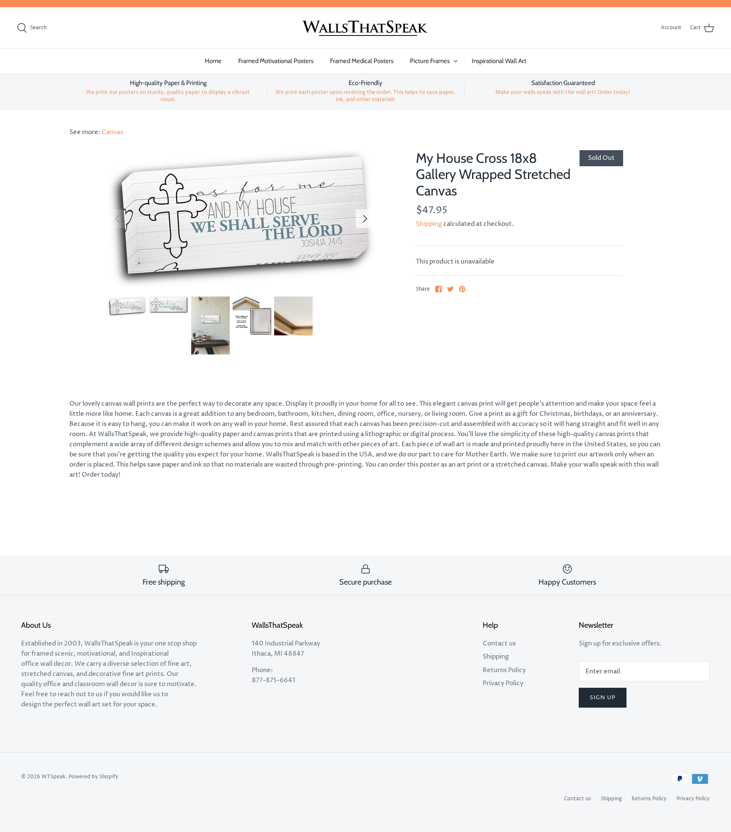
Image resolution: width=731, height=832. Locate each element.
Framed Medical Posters (361, 61)
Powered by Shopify (93, 776)
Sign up (603, 697)
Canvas (112, 132)
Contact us (499, 643)
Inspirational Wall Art (499, 61)
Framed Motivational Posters (275, 61)
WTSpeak (53, 776)
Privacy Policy (503, 683)
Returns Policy (504, 670)
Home (213, 61)
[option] (241, 218)
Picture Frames (430, 61)
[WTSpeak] (365, 28)
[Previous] (117, 218)
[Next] (365, 218)
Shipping (429, 224)
